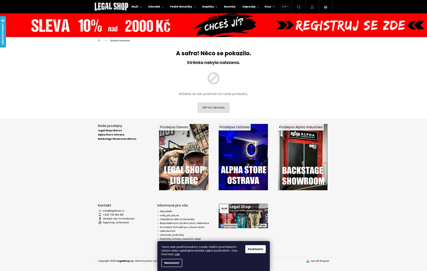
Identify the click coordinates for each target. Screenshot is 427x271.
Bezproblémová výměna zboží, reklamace (184, 223)
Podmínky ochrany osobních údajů (180, 239)
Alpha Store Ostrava (111, 134)
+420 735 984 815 (113, 214)
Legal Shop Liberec (110, 130)
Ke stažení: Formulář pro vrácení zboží (182, 227)
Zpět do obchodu (213, 107)
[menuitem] (136, 6)
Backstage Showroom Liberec (117, 139)
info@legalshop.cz (113, 210)
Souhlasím (255, 249)
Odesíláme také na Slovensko (177, 219)
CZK (284, 6)
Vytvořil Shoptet (320, 261)
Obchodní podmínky (172, 235)
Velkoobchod (167, 231)
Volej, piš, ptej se (169, 215)
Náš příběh (166, 211)
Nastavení (171, 263)
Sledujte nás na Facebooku (119, 218)
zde (177, 254)
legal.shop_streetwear (116, 222)
